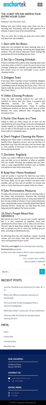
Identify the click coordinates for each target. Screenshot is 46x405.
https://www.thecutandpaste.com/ (14, 106)
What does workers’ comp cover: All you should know (24, 311)
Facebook (15, 393)
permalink (17, 249)
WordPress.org (9, 346)
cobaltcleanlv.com (22, 231)
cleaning (27, 246)
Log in (6, 332)
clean (21, 246)
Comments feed (10, 341)
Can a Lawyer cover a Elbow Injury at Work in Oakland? (34, 262)
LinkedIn (14, 396)
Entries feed (8, 337)
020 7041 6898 (17, 381)
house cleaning (37, 246)
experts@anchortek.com (20, 378)
